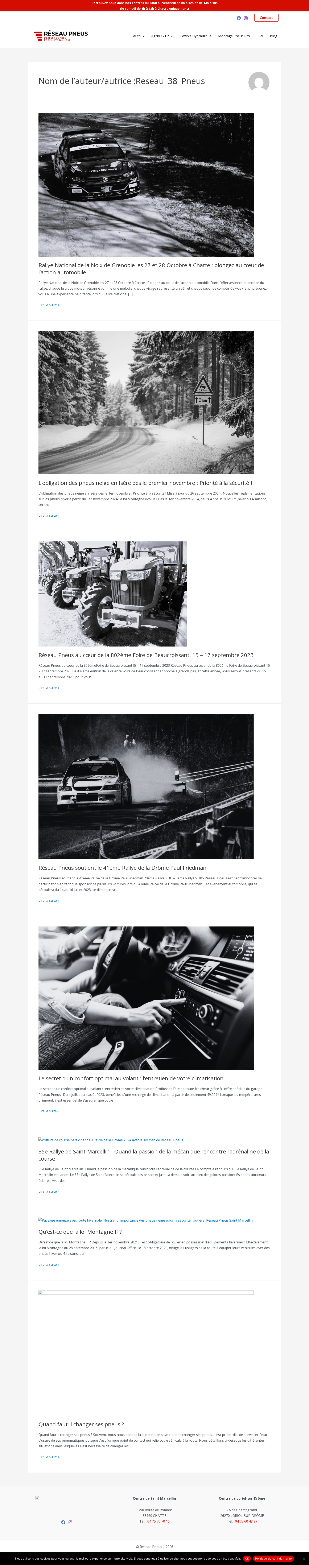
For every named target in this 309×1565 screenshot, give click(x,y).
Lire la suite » (48, 304)
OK (247, 1558)
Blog (273, 36)
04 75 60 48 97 (246, 1521)
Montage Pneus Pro (234, 36)
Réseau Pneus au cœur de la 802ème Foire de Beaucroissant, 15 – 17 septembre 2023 (146, 655)
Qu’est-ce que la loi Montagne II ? (80, 1231)
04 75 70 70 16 (158, 1521)
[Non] (304, 1559)
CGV (260, 36)
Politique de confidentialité (273, 1558)
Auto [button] (137, 36)
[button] (266, 18)
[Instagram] (246, 18)
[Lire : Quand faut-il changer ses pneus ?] (146, 1352)
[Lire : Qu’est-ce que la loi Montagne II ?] (145, 1220)
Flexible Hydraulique (195, 36)
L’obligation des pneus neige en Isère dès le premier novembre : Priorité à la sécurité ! (145, 483)
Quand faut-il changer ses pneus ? (81, 1424)
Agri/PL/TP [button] (160, 36)
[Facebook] (239, 18)
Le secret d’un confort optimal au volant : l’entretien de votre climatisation (130, 1078)
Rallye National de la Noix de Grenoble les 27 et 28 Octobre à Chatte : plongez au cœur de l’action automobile (151, 268)
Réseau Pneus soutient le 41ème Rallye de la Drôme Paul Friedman (122, 867)
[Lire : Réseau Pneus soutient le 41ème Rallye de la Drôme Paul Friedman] (146, 786)
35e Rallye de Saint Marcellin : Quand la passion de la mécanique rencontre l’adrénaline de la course (153, 1155)
